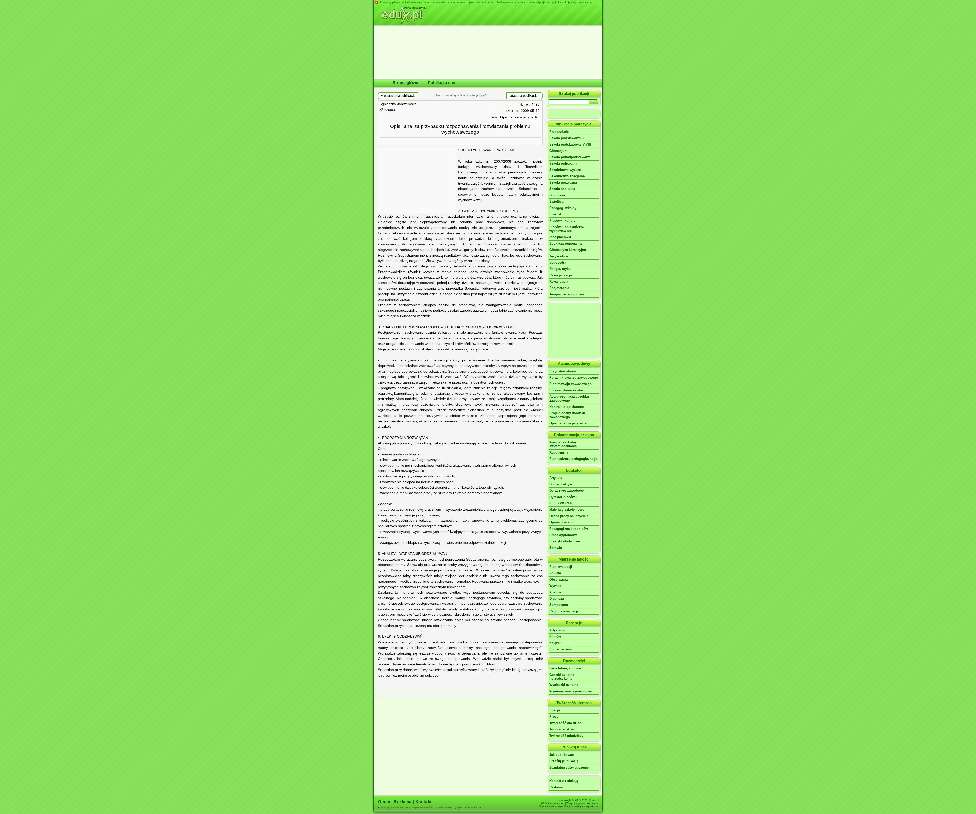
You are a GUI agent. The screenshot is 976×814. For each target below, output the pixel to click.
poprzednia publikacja (398, 95)
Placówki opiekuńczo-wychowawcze (566, 229)
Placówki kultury (562, 220)
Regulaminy (558, 452)
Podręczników (560, 649)
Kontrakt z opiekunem (566, 407)
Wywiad (555, 586)
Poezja (554, 710)
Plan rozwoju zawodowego (570, 384)
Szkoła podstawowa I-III (568, 138)
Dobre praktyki (560, 484)
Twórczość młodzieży (566, 736)
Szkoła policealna (563, 163)
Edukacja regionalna (565, 243)
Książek (555, 643)
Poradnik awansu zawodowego (573, 377)
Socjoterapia (559, 288)
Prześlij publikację (563, 761)
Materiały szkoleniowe (566, 510)
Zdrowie (555, 548)
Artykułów (557, 630)
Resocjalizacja (560, 275)
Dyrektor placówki (563, 497)
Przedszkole (559, 132)
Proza (553, 717)
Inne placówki (560, 237)
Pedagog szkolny (562, 208)
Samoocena (558, 605)
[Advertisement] (417, 180)
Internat (555, 214)
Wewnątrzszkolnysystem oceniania (563, 444)
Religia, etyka (559, 269)
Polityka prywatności (553, 803)
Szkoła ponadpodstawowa (569, 157)
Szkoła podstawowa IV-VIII (570, 144)
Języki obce (558, 256)
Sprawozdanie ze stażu (567, 390)
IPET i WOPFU (560, 503)
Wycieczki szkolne (563, 685)
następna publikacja (524, 95)
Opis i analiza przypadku (520, 117)
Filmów (555, 637)
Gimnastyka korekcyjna (567, 250)
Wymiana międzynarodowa (570, 691)
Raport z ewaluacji (563, 611)
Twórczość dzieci (562, 729)
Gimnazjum (558, 151)
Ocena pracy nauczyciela (568, 516)
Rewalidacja (558, 281)
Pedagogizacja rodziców (568, 529)
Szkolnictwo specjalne (567, 176)
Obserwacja (558, 579)
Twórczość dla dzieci (565, 723)
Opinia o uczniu (561, 522)
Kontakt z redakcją (563, 781)
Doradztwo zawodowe (566, 490)
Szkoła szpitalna (562, 189)
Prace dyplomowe (563, 535)
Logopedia (557, 262)
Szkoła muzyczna (563, 182)
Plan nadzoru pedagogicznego (573, 459)
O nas (384, 802)
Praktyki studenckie (564, 541)
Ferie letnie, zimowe (565, 668)
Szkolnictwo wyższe (565, 170)
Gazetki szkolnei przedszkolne (561, 676)
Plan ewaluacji (560, 567)
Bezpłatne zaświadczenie (569, 767)
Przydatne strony (562, 371)
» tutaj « (589, 2)
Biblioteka (557, 195)
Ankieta (555, 573)
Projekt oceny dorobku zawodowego (567, 415)
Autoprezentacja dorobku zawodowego (569, 398)
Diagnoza (556, 598)
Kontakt (423, 802)
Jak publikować (561, 755)
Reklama (556, 787)
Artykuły (555, 478)
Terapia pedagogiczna (566, 294)
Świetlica (556, 201)
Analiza (555, 592)
